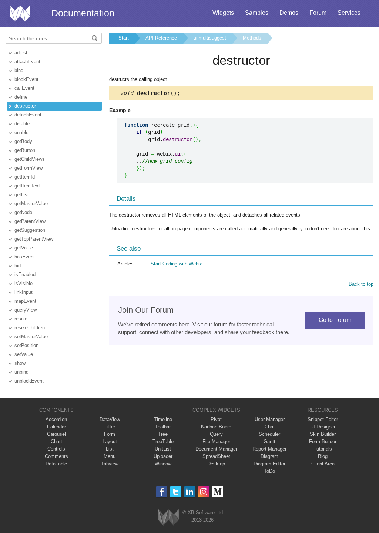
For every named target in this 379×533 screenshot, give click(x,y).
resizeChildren (29, 327)
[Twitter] (175, 492)
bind (18, 70)
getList (21, 194)
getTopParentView (33, 239)
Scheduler (269, 434)
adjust (20, 52)
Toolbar (163, 427)
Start (123, 38)
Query (216, 434)
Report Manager (269, 449)
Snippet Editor (323, 419)
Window (163, 463)
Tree (163, 434)
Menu (109, 456)
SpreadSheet (216, 456)
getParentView (30, 221)
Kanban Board (216, 427)
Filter (109, 427)
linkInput (23, 292)
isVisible (23, 283)
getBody (23, 141)
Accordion (56, 419)
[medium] (218, 492)
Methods (252, 38)
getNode (23, 212)
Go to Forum (335, 320)
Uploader (163, 456)
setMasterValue (31, 336)
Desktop (216, 463)
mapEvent (25, 301)
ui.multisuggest (210, 38)
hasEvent (24, 256)
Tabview (109, 463)
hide (18, 265)
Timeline (163, 419)
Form (109, 434)
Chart (56, 441)
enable (21, 132)
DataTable (56, 463)
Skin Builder (323, 434)
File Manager (216, 441)
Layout (110, 441)
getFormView (28, 168)
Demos (288, 13)
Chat (270, 427)
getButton (24, 150)
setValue (23, 354)
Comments (56, 456)
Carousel (56, 434)
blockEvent (26, 79)
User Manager (270, 419)
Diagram (269, 456)
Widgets (223, 13)
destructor (25, 106)
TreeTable (163, 441)
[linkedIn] (189, 492)
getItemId (24, 177)
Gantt (269, 441)
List (110, 449)
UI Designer (322, 427)
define (20, 97)
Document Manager (216, 449)
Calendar (56, 427)
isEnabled (25, 274)
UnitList (163, 449)
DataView (110, 419)
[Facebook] (161, 492)
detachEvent (27, 115)
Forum (317, 13)
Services (349, 13)
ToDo (269, 471)
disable (22, 123)
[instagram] (203, 492)
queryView (25, 310)
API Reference (161, 38)
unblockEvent (29, 381)
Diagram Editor (269, 463)
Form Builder (322, 441)
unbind (21, 372)
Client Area (323, 463)
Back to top (361, 284)
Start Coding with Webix (176, 263)
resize (20, 319)
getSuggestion (29, 230)
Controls (56, 449)
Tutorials (322, 449)
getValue (23, 248)
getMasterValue (31, 203)
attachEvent (27, 61)
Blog (323, 456)
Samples (256, 13)
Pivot (216, 419)
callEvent (24, 88)
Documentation (82, 13)
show (20, 363)
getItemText (27, 186)
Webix (168, 517)
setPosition (26, 345)
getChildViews (29, 159)
